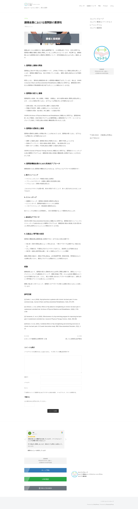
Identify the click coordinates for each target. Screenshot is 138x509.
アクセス (105, 6)
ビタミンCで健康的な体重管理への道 (35, 339)
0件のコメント (29, 26)
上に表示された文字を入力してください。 (35, 401)
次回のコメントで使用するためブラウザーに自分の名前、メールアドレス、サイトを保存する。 (51, 392)
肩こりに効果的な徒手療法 (73, 339)
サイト (26, 388)
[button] (65, 439)
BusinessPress (110, 504)
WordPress (96, 504)
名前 (26, 377)
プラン (81, 6)
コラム (112, 6)
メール (26, 382)
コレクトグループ (109, 501)
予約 (99, 6)
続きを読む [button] (31, 446)
